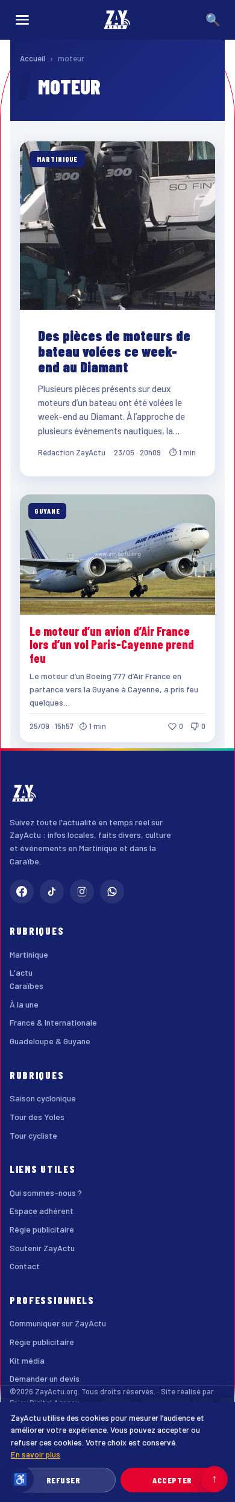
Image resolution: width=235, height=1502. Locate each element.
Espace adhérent (42, 1210)
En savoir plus (35, 1454)
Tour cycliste (33, 1135)
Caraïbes (26, 985)
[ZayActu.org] (117, 19)
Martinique (29, 954)
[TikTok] (52, 891)
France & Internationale (53, 1022)
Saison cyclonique (43, 1098)
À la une (24, 1004)
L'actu (21, 972)
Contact (25, 1266)
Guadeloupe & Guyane (50, 1041)
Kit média (27, 1360)
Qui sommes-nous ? (46, 1192)
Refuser (63, 1480)
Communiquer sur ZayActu (58, 1323)
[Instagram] (82, 891)
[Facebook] (22, 891)
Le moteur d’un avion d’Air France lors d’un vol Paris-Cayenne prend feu (112, 644)
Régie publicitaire (42, 1229)
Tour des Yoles (37, 1117)
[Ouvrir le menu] (22, 19)
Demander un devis (45, 1378)
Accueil (32, 58)
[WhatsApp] (112, 891)
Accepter (172, 1480)
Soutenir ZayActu (42, 1248)
